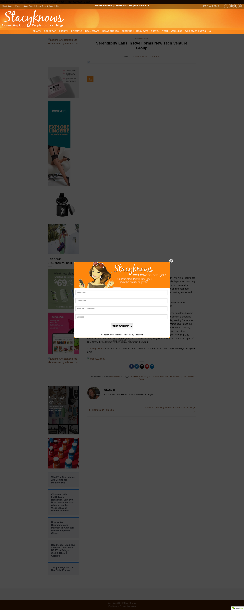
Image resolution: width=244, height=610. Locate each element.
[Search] (210, 31)
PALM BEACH (141, 5)
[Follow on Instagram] (231, 6)
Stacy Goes (28, 6)
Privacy (128, 340)
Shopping (127, 31)
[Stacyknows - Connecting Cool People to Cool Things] (34, 18)
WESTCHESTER (103, 5)
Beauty (37, 31)
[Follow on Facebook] (226, 6)
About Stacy (7, 6)
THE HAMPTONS (123, 5)
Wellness (176, 31)
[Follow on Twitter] (235, 6)
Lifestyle (76, 31)
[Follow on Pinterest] (240, 6)
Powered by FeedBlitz (133, 335)
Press (17, 6)
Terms (120, 340)
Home (58, 6)
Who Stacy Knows (195, 31)
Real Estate (92, 31)
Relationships (110, 31)
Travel (155, 31)
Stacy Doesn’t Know (44, 6)
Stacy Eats (142, 31)
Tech (165, 31)
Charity (63, 31)
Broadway (50, 31)
